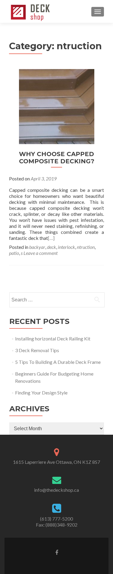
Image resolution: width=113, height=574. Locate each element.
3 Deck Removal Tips (37, 350)
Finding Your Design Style (41, 392)
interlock (66, 247)
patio (14, 253)
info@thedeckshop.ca (56, 490)
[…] (51, 238)
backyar (37, 247)
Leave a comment (41, 253)
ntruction (86, 247)
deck (51, 247)
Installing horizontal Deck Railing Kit (52, 338)
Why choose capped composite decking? (56, 157)
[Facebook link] (56, 552)
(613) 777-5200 (56, 518)
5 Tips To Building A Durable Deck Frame (58, 362)
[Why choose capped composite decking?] (56, 106)
